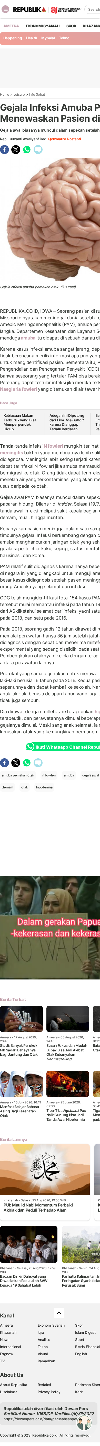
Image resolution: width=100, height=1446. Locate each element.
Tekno (64, 38)
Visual (43, 1354)
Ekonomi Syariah (43, 26)
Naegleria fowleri (19, 389)
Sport (79, 1339)
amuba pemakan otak (18, 775)
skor (71, 26)
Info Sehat (37, 94)
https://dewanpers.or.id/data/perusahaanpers (41, 1419)
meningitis (12, 452)
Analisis (44, 1339)
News (4, 1339)
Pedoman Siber (87, 1384)
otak (24, 787)
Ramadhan (46, 1361)
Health (31, 38)
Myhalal (48, 38)
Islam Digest (85, 1332)
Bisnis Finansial (87, 1346)
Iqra (41, 1332)
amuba (28, 338)
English (81, 1354)
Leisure (19, 94)
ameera (11, 26)
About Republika (13, 1384)
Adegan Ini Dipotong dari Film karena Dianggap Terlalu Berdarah (66, 422)
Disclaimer (8, 1392)
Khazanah (8, 1332)
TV (2, 1361)
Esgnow (6, 1354)
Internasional (10, 1346)
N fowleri (53, 446)
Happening (12, 38)
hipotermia (44, 787)
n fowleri (49, 775)
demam (7, 787)
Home (4, 94)
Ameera (6, 1325)
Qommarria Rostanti (64, 139)
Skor (79, 1325)
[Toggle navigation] (5, 9)
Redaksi (44, 1384)
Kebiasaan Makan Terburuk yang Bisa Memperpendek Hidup (20, 422)
